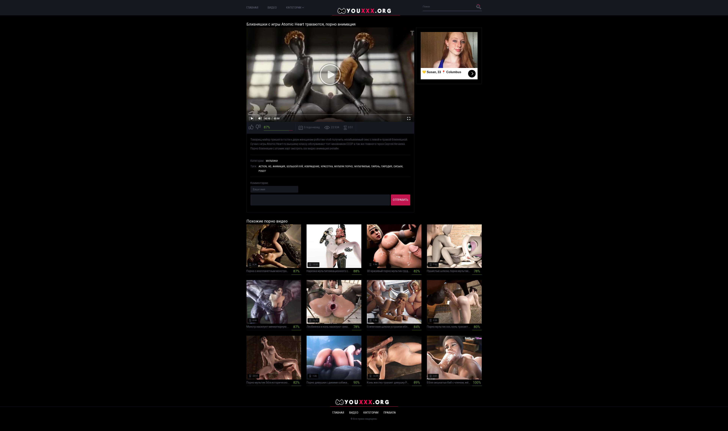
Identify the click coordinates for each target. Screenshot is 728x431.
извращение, (312, 166)
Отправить (400, 199)
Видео (272, 7)
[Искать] (479, 6)
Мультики (272, 161)
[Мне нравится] (251, 127)
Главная (252, 7)
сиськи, (398, 166)
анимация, (279, 166)
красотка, (327, 166)
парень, (375, 166)
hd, (270, 166)
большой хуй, (295, 166)
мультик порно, (343, 166)
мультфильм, (362, 166)
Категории (293, 7)
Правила (390, 412)
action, (263, 166)
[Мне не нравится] (258, 127)
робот (262, 171)
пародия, (387, 166)
